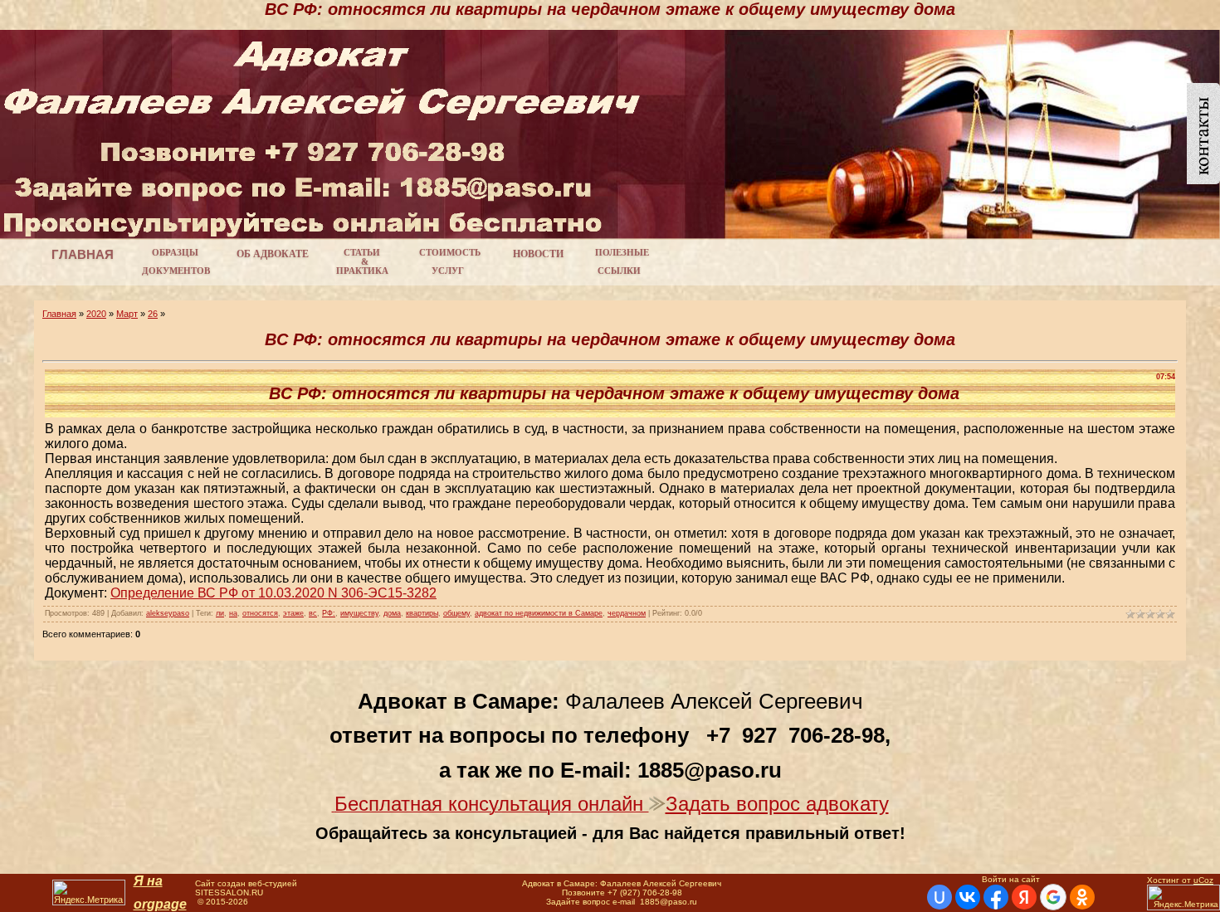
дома (392, 613)
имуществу (359, 613)
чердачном (627, 613)
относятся (260, 613)
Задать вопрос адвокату (777, 804)
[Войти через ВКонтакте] (967, 897)
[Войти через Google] (1053, 897)
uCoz (1203, 880)
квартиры (422, 613)
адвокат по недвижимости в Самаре (539, 613)
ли (220, 613)
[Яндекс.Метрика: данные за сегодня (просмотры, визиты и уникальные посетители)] (88, 892)
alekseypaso (167, 613)
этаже (293, 613)
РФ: (328, 613)
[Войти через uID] (939, 897)
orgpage (160, 904)
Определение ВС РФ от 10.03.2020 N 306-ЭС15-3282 (273, 593)
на (233, 613)
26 (153, 314)
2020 (96, 314)
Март (127, 314)
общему (456, 613)
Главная (59, 314)
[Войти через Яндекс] (1024, 897)
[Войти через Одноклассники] (1082, 897)
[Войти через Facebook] (995, 897)
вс (313, 613)
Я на (148, 881)
